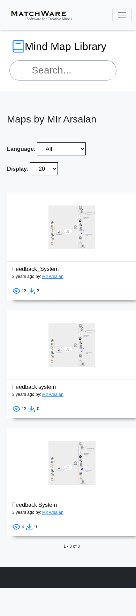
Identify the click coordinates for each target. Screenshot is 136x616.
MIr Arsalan (52, 276)
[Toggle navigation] (122, 15)
